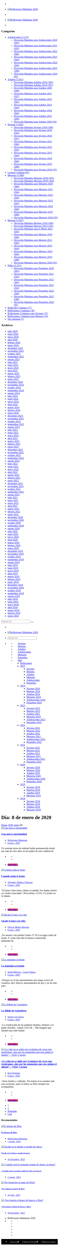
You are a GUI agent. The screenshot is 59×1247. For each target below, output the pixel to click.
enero (16, 825)
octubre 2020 (14, 523)
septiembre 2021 (16, 492)
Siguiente (12, 1111)
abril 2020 (13, 539)
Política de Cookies (48, 1242)
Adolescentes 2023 (35, 719)
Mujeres (15, 220)
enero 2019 (13, 582)
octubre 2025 (14, 353)
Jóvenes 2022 (33, 728)
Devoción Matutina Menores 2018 (34, 178)
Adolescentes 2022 (35, 739)
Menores (16, 175)
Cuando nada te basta (13, 876)
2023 (22, 705)
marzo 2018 (13, 610)
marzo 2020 (13, 542)
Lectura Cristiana (18, 172)
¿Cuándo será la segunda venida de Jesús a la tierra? (21, 1171)
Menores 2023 (33, 716)
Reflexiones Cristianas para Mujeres (28, 316)
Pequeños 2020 (34, 781)
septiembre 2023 (16, 424)
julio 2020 (13, 531)
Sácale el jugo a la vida (13, 921)
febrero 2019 (14, 579)
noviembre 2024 (16, 384)
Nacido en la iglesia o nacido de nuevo (15, 1153)
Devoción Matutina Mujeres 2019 (33, 226)
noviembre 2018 (16, 587)
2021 (22, 745)
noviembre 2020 (16, 520)
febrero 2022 (14, 477)
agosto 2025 (14, 359)
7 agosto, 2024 (14, 1141)
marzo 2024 (13, 407)
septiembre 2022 (16, 458)
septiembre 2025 (16, 356)
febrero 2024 (14, 410)
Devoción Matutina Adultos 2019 (33, 85)
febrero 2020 (14, 545)
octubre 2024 (14, 387)
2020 (22, 764)
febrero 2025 (14, 376)
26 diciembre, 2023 (16, 1159)
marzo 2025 (13, 373)
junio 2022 (13, 466)
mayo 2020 (13, 537)
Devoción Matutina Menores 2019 (34, 181)
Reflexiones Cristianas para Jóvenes (28, 313)
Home (4, 825)
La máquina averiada (12, 966)
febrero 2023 (14, 444)
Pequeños (22, 657)
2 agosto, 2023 (14, 1177)
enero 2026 (13, 345)
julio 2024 (13, 396)
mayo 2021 (13, 503)
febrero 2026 (14, 342)
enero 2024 (13, 413)
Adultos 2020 (33, 773)
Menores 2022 (33, 736)
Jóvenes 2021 (33, 747)
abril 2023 (13, 438)
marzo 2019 (13, 576)
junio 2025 (13, 365)
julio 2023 (13, 430)
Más (20, 660)
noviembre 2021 (16, 486)
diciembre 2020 (15, 517)
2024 (22, 685)
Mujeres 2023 (33, 711)
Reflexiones (26, 663)
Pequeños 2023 (34, 722)
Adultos (15, 79)
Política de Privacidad (30, 1242)
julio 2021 (13, 497)
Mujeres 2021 (33, 750)
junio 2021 (13, 500)
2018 (22, 798)
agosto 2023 (14, 427)
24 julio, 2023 (14, 1195)
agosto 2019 (14, 562)
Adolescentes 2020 (35, 778)
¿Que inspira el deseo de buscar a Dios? (16, 1207)
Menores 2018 (33, 809)
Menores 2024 (33, 697)
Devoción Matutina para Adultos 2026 (35, 121)
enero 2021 (13, 514)
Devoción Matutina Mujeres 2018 (33, 223)
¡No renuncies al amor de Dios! (13, 1189)
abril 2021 (13, 506)
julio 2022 (13, 463)
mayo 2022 (13, 469)
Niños (14, 265)
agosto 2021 (14, 494)
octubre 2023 (14, 421)
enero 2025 (13, 379)
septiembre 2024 (16, 390)
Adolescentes (18, 37)
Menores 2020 (33, 776)
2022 (22, 725)
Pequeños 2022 (34, 742)
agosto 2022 (14, 461)
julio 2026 (13, 331)
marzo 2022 (13, 475)
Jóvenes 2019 (33, 787)
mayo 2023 (13, 435)
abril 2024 (13, 404)
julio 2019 (13, 565)
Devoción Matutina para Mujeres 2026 (35, 262)
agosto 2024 (14, 393)
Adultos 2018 (33, 807)
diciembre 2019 (15, 551)
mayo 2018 (13, 604)
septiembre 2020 (16, 525)
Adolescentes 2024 (35, 700)
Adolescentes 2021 (35, 759)
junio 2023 (13, 432)
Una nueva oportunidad (14, 834)
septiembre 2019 (16, 559)
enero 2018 (13, 616)
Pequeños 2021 (34, 762)
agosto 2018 (14, 596)
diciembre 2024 (15, 382)
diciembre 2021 (15, 483)
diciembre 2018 (15, 585)
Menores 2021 (33, 756)
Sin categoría (16, 319)
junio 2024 (13, 399)
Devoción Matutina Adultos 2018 (33, 82)
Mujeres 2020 (33, 770)
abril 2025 (13, 370)
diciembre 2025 (15, 348)
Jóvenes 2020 (33, 767)
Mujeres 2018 (33, 804)
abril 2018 (13, 607)
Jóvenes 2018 (33, 801)
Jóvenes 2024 (33, 688)
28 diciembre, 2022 (16, 1213)
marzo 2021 (13, 508)
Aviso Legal (14, 1242)
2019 (22, 784)
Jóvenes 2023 (33, 708)
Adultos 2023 (33, 714)
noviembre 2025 (16, 351)
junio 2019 (13, 568)
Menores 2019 (33, 795)
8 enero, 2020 (14, 843)
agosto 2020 (14, 528)
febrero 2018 (14, 613)
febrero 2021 (14, 511)
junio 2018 (13, 601)
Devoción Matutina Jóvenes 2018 (33, 127)
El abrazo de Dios (9, 1132)
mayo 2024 (13, 401)
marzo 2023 (13, 441)
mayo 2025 (13, 368)
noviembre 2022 (16, 452)
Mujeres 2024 (33, 691)
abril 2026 (13, 339)
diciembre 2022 (15, 449)
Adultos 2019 (33, 793)
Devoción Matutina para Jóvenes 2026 (35, 169)
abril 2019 (13, 573)
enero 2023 (13, 446)
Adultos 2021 (33, 753)
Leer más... (13, 865)
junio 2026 (13, 334)
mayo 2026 (13, 337)
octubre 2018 (14, 590)
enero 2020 (13, 548)
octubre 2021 (14, 489)
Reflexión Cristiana (19, 307)
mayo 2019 (13, 570)
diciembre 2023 (15, 415)
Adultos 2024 (33, 694)
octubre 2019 (14, 556)
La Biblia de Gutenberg (13, 1010)
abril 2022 (13, 472)
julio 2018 (13, 599)
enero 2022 (13, 480)
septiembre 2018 (16, 593)
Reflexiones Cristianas (21, 310)
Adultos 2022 (33, 733)
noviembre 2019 (16, 554)
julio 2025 (13, 362)
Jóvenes (15, 124)
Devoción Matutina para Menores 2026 (36, 217)
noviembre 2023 (16, 418)
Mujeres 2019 (33, 790)
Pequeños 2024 (34, 702)
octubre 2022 (14, 455)
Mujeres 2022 (33, 731)
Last (10, 1114)
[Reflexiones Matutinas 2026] (23, 9)
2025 (22, 666)
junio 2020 (13, 534)
